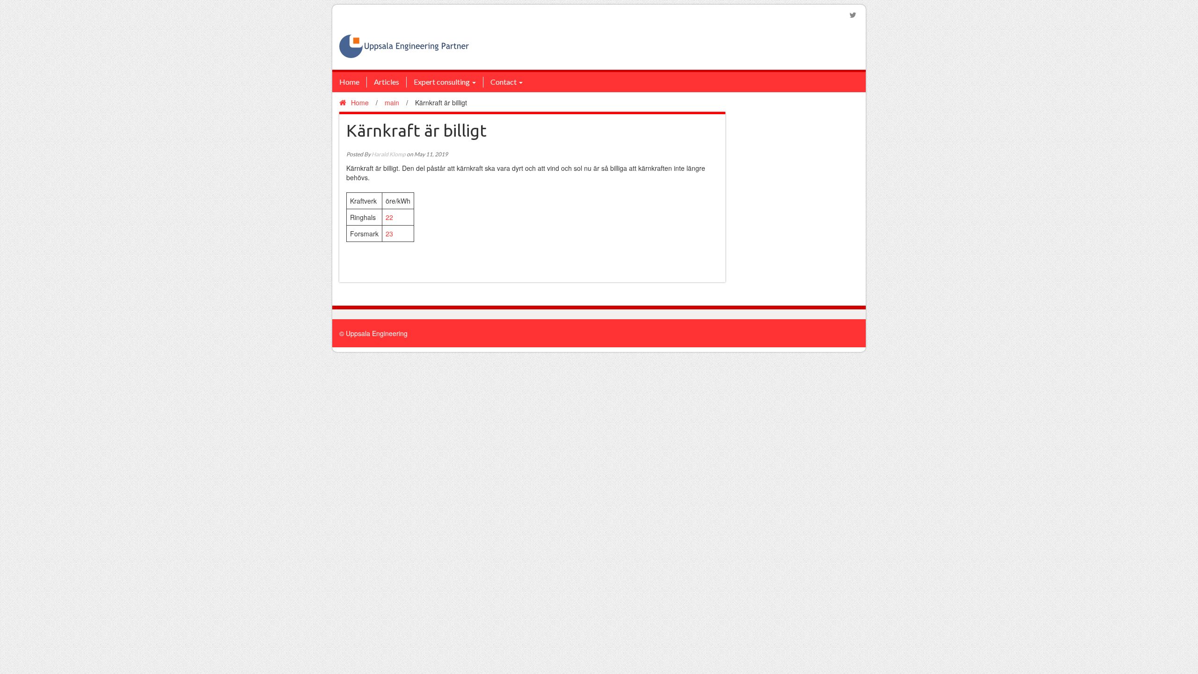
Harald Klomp (389, 154)
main (392, 102)
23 (389, 233)
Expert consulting (442, 81)
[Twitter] (853, 15)
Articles (386, 81)
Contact (503, 81)
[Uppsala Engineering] (404, 45)
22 (389, 217)
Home (349, 81)
